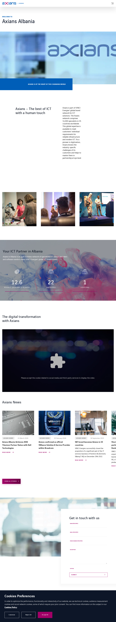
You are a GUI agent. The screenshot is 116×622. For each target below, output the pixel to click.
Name (74, 523)
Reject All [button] (28, 615)
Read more (6, 452)
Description (73, 549)
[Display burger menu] (112, 3)
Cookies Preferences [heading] (20, 596)
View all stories (11, 481)
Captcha (72, 568)
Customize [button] (12, 615)
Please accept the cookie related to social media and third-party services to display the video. (58, 377)
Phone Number (76, 541)
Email (74, 532)
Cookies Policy (11, 607)
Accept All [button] (45, 615)
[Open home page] (9, 3)
